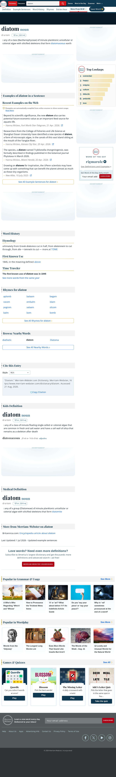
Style (5, 372)
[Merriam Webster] (96, 151)
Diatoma (54, 339)
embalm (31, 301)
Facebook (85, 737)
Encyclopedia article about (37, 533)
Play (14, 698)
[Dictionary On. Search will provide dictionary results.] (17, 3)
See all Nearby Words (37, 347)
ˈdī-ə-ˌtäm (18, 35)
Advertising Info (33, 731)
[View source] (62, 125)
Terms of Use (73, 731)
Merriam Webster (7, 720)
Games (70, 3)
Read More (10, 110)
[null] (104, 161)
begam (53, 296)
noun (24, 29)
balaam (30, 296)
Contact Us (47, 731)
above (37, 261)
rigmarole (94, 161)
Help (4, 731)
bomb (53, 312)
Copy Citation (39, 392)
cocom (6, 301)
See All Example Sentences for (37, 181)
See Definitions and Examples (95, 166)
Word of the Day (80, 3)
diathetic (6, 339)
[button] (100, 3)
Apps (21, 731)
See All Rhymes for (37, 320)
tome (54, 249)
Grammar (91, 3)
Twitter (93, 737)
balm (6, 312)
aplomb (7, 296)
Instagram (110, 737)
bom (29, 312)
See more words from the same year (21, 277)
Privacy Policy (60, 731)
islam (52, 301)
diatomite (57, 511)
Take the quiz (101, 701)
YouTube (101, 737)
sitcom (53, 307)
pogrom (7, 307)
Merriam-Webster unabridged (38, 564)
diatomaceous (58, 43)
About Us (13, 731)
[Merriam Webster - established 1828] (3, 3)
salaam (30, 307)
